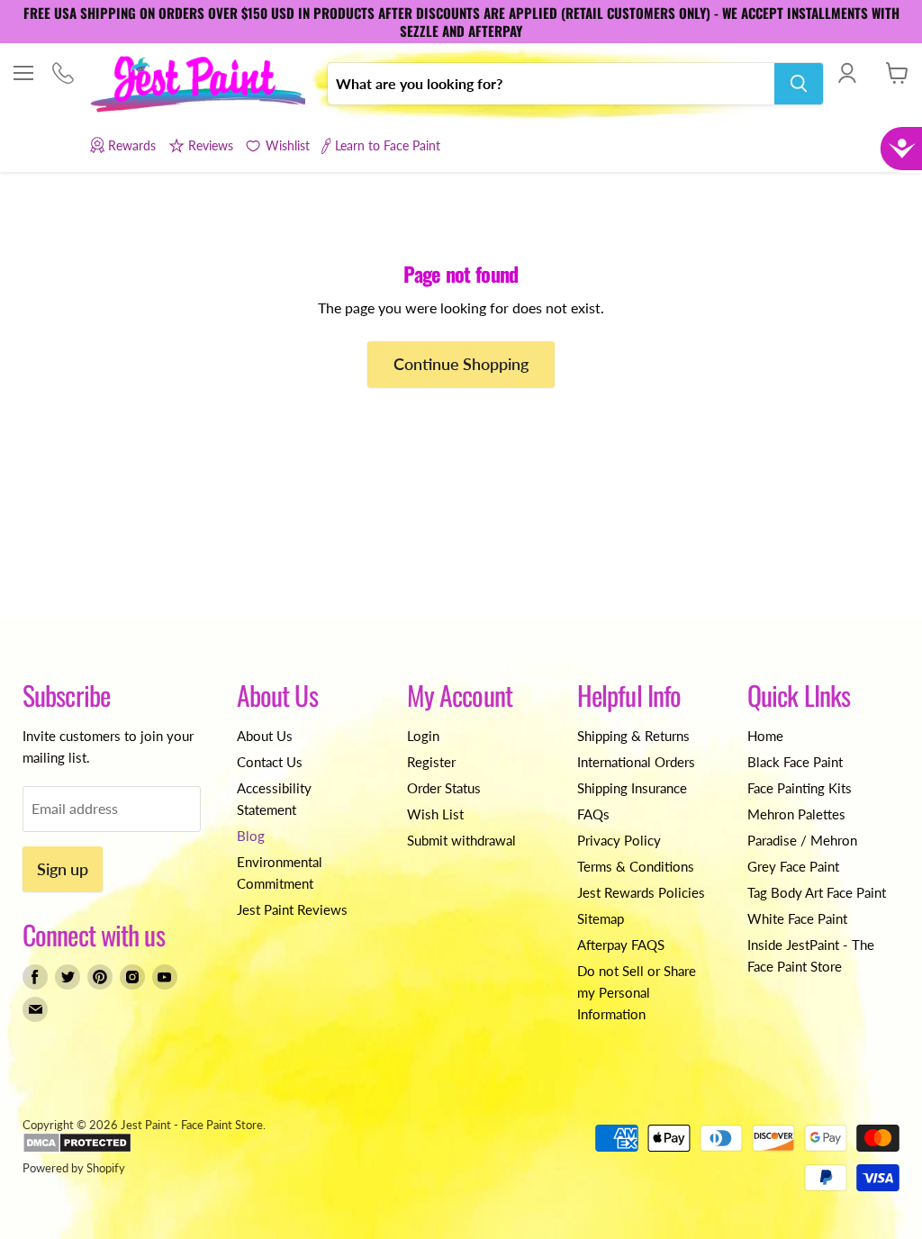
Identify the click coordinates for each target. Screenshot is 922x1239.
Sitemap (600, 918)
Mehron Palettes (796, 814)
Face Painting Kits (799, 788)
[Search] (798, 83)
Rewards (132, 145)
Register (431, 762)
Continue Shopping (461, 364)
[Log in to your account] (846, 73)
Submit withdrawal (461, 840)
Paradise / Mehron (802, 840)
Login (423, 736)
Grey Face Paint (793, 866)
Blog (251, 836)
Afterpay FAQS (620, 944)
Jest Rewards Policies (641, 892)
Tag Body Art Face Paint (816, 892)
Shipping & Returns (633, 736)
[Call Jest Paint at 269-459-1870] (62, 74)
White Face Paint (797, 918)
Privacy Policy (619, 840)
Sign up (62, 869)
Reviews (210, 145)
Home (765, 736)
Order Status (444, 788)
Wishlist (287, 145)
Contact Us (270, 762)
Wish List (435, 814)
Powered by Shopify (74, 1168)
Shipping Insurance (632, 788)
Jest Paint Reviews (292, 909)
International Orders (636, 762)
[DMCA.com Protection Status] (77, 1149)
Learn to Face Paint (387, 145)
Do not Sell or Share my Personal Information (636, 992)
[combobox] (551, 83)
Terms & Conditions (635, 866)
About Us (265, 736)
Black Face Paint (795, 762)
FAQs (593, 814)
